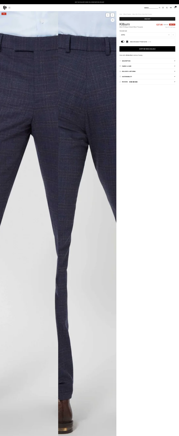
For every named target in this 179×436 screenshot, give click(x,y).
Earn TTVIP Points (170, 27)
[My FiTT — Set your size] (170, 7)
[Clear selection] (173, 35)
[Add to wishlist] (112, 20)
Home (120, 14)
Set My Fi (167, 429)
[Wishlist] (163, 7)
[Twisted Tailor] (5, 8)
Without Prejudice (127, 14)
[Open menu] (9, 7)
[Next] (112, 15)
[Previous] (108, 15)
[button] (133, 82)
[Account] (167, 7)
